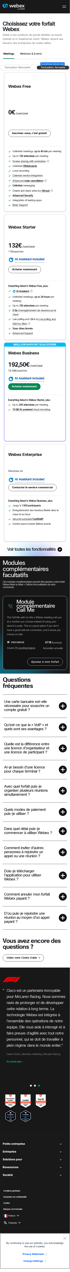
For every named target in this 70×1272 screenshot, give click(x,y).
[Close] (64, 1238)
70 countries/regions (25, 648)
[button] (35, 706)
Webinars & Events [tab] (31, 54)
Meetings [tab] (8, 54)
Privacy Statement (33, 1254)
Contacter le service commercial (32, 487)
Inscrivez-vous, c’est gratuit (29, 133)
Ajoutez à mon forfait (45, 662)
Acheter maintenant (24, 269)
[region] (35, 1251)
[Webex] (14, 7)
